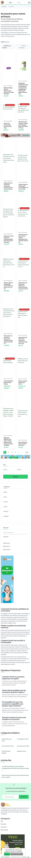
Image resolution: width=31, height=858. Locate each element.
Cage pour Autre (21, 751)
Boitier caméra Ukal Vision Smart (22, 382)
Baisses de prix (4, 829)
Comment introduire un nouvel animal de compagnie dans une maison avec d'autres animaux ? (15, 768)
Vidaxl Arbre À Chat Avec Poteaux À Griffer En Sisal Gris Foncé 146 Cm (8, 339)
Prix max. (19, 469)
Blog (2, 821)
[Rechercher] (23, 2)
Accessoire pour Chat (7, 746)
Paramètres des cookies (17, 854)
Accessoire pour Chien (23, 746)
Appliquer (15, 476)
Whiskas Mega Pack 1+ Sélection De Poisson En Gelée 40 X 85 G (9, 91)
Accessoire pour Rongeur (6, 752)
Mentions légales (26, 857)
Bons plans (3, 824)
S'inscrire (23, 796)
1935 (26, 452)
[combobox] (19, 2)
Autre (5, 85)
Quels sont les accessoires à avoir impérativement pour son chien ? (15, 776)
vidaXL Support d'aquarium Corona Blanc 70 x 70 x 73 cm (23, 187)
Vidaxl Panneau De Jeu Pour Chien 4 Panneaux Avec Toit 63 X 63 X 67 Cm (23, 238)
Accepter (7, 854)
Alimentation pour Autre (7, 740)
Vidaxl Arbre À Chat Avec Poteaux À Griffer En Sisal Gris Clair (22, 340)
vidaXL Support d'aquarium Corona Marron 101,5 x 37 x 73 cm (8, 285)
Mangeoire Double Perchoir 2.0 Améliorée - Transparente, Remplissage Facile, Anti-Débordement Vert (23, 88)
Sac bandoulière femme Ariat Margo (8, 382)
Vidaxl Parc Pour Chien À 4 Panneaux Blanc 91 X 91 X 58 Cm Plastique (9, 239)
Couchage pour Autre (23, 739)
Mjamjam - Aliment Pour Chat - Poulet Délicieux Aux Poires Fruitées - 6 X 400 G (8, 441)
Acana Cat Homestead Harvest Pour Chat (8, 125)
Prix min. (5, 469)
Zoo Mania (4, 6)
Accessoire (9, 85)
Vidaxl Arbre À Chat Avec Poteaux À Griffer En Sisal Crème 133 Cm (8, 186)
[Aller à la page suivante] (29, 452)
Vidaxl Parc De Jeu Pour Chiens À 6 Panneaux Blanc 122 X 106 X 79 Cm (23, 125)
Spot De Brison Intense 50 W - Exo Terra (22, 443)
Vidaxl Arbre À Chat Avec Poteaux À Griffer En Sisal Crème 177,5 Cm (23, 285)
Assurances (4, 827)
